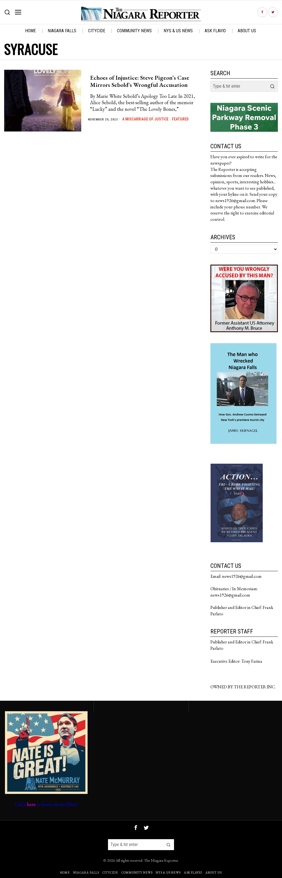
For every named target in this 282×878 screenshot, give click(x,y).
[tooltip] (262, 12)
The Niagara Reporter (161, 860)
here (31, 804)
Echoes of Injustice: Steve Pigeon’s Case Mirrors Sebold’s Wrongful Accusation (139, 81)
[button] (272, 86)
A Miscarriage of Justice (145, 119)
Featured (180, 119)
